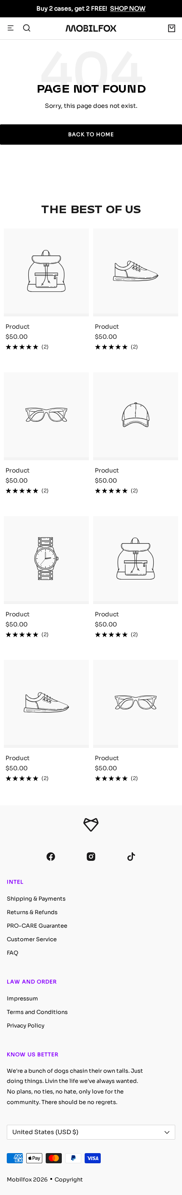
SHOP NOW (128, 8)
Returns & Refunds (32, 912)
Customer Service (32, 939)
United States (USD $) (45, 1132)
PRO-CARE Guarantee (37, 926)
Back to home (91, 134)
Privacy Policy (25, 1025)
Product (18, 326)
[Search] (26, 28)
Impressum (22, 998)
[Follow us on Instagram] (91, 856)
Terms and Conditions (37, 1012)
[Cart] (171, 28)
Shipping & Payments (36, 898)
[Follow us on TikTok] (131, 856)
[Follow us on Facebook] (51, 856)
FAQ (12, 953)
